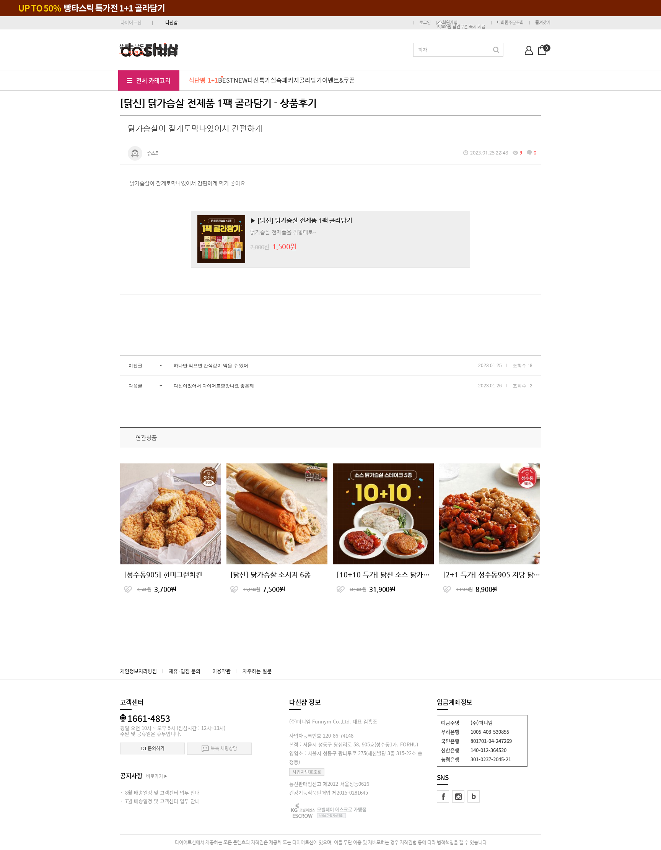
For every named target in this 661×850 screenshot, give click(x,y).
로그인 (425, 22)
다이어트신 (131, 22)
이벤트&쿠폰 (338, 80)
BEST (226, 80)
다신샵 (171, 22)
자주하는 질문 (257, 670)
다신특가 (258, 80)
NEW (240, 80)
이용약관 (221, 670)
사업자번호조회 (307, 772)
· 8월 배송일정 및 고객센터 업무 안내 (160, 792)
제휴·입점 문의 (184, 670)
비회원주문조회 (510, 22)
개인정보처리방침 (138, 670)
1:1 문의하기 (152, 748)
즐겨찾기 (542, 22)
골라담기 (310, 80)
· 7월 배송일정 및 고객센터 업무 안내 (160, 800)
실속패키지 (284, 80)
